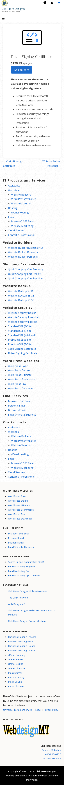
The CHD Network (18, 597)
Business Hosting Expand (21, 645)
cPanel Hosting (20, 212)
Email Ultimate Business (22, 414)
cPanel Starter (15, 659)
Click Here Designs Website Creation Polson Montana (31, 612)
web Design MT (16, 604)
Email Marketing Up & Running (24, 575)
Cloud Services (16, 230)
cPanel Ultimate (16, 668)
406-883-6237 (53, 754)
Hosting (12, 208)
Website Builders (21, 194)
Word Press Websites (23, 199)
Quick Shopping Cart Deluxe (24, 274)
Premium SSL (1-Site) (20, 344)
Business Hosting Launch (21, 650)
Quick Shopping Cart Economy (25, 269)
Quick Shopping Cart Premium (25, 278)
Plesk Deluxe (15, 681)
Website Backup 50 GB (21, 300)
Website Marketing (22, 226)
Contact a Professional (21, 235)
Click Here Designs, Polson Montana (27, 591)
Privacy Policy (51, 709)
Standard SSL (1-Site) (20, 326)
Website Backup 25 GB (21, 295)
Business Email (16, 410)
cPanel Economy (16, 654)
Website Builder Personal (23, 256)
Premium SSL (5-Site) (20, 339)
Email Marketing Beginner (21, 566)
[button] (6, 19)
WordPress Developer (21, 388)
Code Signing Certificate (22, 348)
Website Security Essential (23, 317)
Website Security (21, 203)
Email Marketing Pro (19, 570)
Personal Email (16, 405)
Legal (38, 709)
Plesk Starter (15, 672)
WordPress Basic (18, 366)
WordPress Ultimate (20, 375)
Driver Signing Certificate (22, 353)
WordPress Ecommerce (21, 379)
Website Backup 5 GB (20, 291)
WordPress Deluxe (19, 370)
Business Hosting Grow (20, 641)
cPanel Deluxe (15, 663)
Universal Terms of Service (17, 709)
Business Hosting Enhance (22, 636)
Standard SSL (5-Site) (20, 331)
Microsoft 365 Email (22, 221)
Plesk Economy (16, 677)
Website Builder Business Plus (25, 247)
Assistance (14, 185)
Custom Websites (51, 749)
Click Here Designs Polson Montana (27, 620)
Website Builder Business (23, 252)
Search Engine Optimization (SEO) (26, 561)
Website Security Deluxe (22, 313)
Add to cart (21, 70)
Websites (13, 190)
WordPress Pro (17, 384)
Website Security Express (22, 321)
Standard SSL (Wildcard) (22, 335)
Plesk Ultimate (16, 686)
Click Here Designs (13, 9)
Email (11, 217)
